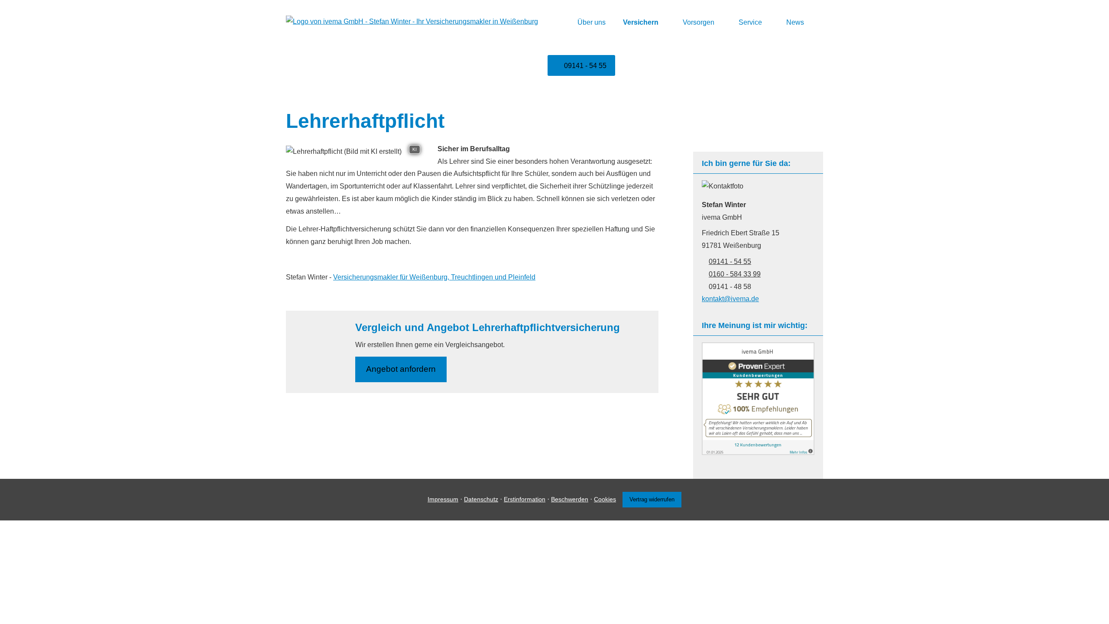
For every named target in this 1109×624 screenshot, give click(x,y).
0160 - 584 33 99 (735, 274)
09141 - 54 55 (730, 261)
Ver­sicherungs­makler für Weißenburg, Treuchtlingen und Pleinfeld (434, 277)
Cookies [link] (605, 499)
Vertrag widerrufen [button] (651, 499)
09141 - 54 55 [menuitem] (585, 65)
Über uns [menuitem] (591, 22)
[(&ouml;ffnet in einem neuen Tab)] (758, 452)
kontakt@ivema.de (730, 298)
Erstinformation (524, 499)
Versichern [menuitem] (640, 22)
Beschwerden (569, 499)
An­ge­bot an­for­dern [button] (401, 369)
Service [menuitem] (750, 22)
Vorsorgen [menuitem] (698, 22)
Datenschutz (481, 499)
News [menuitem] (795, 22)
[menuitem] (558, 22)
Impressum (443, 499)
